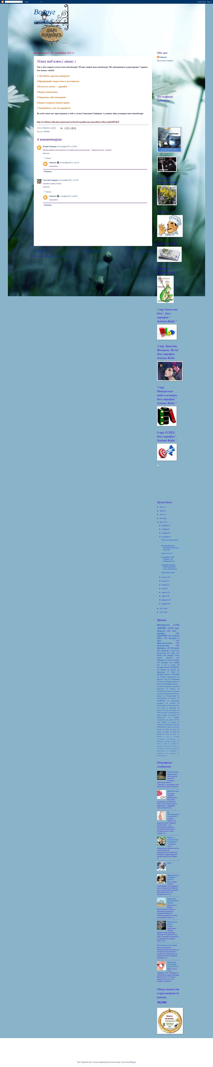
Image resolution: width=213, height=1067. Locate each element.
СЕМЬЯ (176, 662)
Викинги (169, 694)
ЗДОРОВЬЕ (162, 635)
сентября (165, 537)
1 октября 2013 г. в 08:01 (69, 196)
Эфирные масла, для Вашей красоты (173, 877)
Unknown (52, 162)
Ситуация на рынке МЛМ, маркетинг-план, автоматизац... (169, 567)
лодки (174, 732)
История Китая (162, 667)
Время (159, 710)
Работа (169, 691)
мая (163, 588)
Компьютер (160, 689)
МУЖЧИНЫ (161, 701)
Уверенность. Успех (164, 660)
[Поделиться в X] (70, 128)
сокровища (173, 751)
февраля (165, 600)
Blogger (133, 1062)
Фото (177, 660)
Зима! (169, 863)
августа (165, 577)
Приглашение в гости (163, 705)
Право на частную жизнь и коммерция (172, 839)
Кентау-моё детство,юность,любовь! (173, 900)
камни (161, 686)
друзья (159, 732)
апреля (164, 592)
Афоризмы (161, 672)
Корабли (172, 689)
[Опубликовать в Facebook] (72, 128)
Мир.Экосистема (164, 643)
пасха (167, 748)
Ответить (46, 153)
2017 (162, 507)
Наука (165, 715)
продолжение (161, 751)
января (164, 603)
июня (164, 585)
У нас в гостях (169, 665)
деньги (174, 729)
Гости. (167, 710)
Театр (167, 729)
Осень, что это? (166, 553)
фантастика (172, 708)
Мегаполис (173, 713)
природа (174, 748)
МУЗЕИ (176, 674)
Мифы (168, 741)
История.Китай (171, 696)
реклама (159, 734)
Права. (175, 741)
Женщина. (161, 648)
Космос (159, 655)
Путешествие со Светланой (167, 945)
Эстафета (174, 743)
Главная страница (92, 250)
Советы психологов (168, 677)
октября (165, 533)
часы (167, 734)
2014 (162, 518)
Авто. (174, 734)
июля (164, 581)
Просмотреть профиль (165, 60)
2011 (162, 612)
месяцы (174, 746)
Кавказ (174, 698)
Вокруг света (44, 16)
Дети (173, 672)
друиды (159, 746)
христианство (161, 755)
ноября (164, 529)
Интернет (164, 662)
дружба (173, 722)
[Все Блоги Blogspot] (158, 466)
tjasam (118, 1062)
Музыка (161, 727)
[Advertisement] (169, 483)
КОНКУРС (175, 667)
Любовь (163, 669)
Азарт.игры (160, 724)
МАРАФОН (160, 691)
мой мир (159, 748)
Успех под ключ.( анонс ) (169, 541)
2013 (162, 522)
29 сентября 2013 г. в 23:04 (67, 146)
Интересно (163, 624)
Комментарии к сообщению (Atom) (59, 256)
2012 (162, 608)
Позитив (172, 703)
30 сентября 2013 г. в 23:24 (68, 180)
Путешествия (163, 645)
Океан (169, 727)
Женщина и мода (168, 650)
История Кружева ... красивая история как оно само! (170, 547)
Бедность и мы (163, 736)
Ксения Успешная (50, 146)
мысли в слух (162, 679)
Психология (161, 653)
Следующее (39, 250)
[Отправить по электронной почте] (65, 128)
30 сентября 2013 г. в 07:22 (69, 162)
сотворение (160, 753)
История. (175, 648)
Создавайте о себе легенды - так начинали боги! (168, 559)
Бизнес (162, 682)
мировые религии (171, 686)
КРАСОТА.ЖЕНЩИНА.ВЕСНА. (167, 684)
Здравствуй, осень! (168, 572)
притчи (173, 669)
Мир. (173, 653)
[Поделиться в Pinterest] (75, 128)
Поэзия (159, 729)
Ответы (48, 158)
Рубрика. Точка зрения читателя (168, 656)
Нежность (174, 715)
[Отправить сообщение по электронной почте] (61, 128)
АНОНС (47, 131)
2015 (162, 514)
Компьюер (160, 741)
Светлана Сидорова (50, 180)
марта (164, 596)
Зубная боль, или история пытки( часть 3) (173, 964)
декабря (165, 525)
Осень (175, 727)
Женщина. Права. (171, 682)
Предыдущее (145, 250)
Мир (158, 715)
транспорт (172, 753)
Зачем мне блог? (162, 713)
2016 (162, 511)
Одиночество (161, 717)
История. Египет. (163, 674)
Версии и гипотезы (173, 724)
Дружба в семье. (173, 791)
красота (167, 746)
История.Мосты (162, 698)
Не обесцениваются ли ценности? (173, 814)
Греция (174, 710)
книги (167, 732)
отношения (175, 679)
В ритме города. (173, 772)
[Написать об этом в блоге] (68, 128)
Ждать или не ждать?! (172, 923)
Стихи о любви (162, 743)
